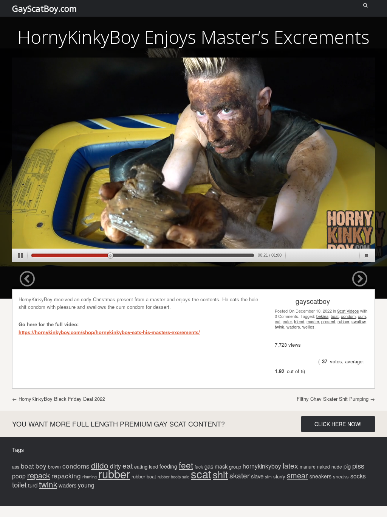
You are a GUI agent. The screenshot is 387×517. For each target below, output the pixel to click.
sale (185, 477)
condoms (76, 465)
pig (347, 466)
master (313, 321)
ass (15, 466)
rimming (89, 477)
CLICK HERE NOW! (338, 424)
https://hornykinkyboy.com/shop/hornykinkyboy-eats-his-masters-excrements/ (109, 332)
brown (54, 466)
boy (41, 465)
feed (153, 466)
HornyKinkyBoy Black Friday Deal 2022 (58, 398)
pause (20, 255)
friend (299, 321)
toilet (19, 484)
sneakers (320, 476)
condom (348, 316)
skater (239, 475)
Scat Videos (348, 311)
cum (362, 316)
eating (140, 466)
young (86, 485)
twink (279, 327)
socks (358, 476)
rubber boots (169, 477)
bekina (322, 316)
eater (287, 321)
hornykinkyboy (262, 466)
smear (297, 475)
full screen (366, 255)
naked (323, 466)
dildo (99, 465)
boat (335, 316)
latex (290, 465)
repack (38, 475)
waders (293, 327)
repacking (66, 475)
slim (268, 477)
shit (220, 474)
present (328, 321)
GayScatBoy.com (44, 8)
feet (186, 465)
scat (201, 473)
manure (308, 466)
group (235, 466)
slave (257, 476)
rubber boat (144, 476)
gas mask (216, 466)
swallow (358, 321)
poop (19, 476)
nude (336, 466)
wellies (308, 327)
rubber (343, 321)
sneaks (341, 476)
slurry (279, 476)
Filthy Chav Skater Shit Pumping (336, 398)
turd (32, 485)
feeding (168, 466)
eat (277, 321)
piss (358, 465)
